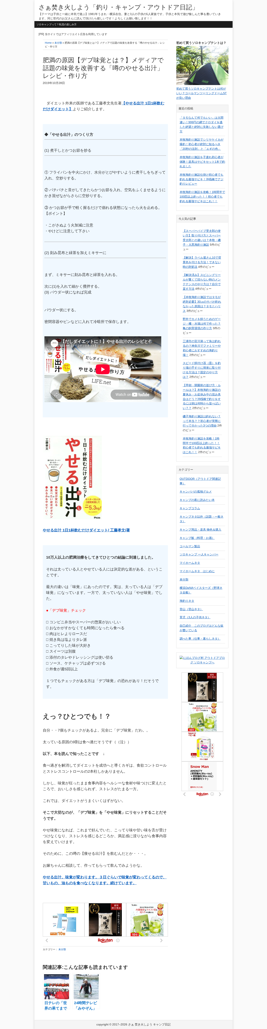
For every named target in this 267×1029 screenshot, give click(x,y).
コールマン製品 (190, 546)
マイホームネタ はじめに (197, 571)
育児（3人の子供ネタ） (195, 617)
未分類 (62, 949)
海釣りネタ (187, 600)
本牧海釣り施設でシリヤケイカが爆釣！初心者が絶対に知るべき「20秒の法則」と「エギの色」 (201, 144)
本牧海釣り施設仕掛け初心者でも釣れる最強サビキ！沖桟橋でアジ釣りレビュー (201, 179)
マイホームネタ (190, 562)
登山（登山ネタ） (191, 609)
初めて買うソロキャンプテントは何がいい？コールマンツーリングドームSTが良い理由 (201, 93)
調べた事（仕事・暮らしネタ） (200, 638)
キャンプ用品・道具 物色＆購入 (200, 529)
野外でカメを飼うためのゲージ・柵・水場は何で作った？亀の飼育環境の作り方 (202, 323)
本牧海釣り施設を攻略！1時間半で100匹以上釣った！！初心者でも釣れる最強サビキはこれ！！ (202, 196)
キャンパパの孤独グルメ (196, 491)
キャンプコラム (190, 508)
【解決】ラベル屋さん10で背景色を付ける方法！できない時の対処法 (202, 262)
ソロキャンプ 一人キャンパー (199, 554)
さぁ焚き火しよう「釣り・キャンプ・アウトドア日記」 (118, 7)
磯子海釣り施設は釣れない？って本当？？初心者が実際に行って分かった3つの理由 (202, 421)
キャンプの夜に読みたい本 (197, 500)
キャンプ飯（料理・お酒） (197, 538)
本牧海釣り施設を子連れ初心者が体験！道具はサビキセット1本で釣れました (202, 161)
